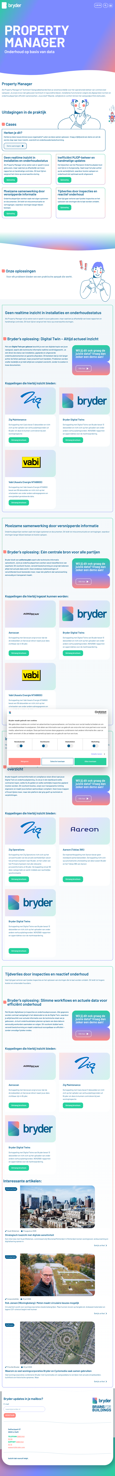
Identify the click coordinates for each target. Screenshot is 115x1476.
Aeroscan (14, 632)
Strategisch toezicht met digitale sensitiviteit (29, 1235)
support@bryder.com (16, 1447)
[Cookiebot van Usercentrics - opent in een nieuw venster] (96, 712)
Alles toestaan (90, 761)
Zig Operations (16, 849)
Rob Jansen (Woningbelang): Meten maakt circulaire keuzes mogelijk (42, 1302)
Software (9, 1325)
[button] (110, 5)
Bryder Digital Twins (73, 419)
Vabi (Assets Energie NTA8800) (25, 482)
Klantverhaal (11, 1189)
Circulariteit (11, 1257)
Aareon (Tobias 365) (73, 849)
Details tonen (96, 754)
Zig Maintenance (17, 419)
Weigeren (25, 761)
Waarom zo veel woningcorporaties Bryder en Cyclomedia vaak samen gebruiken (48, 1370)
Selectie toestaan (57, 761)
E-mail (6, 1404)
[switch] (45, 746)
